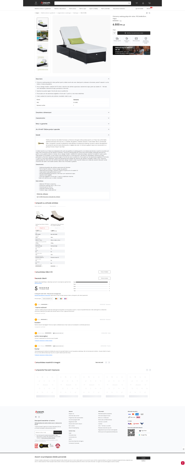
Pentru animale (105, 8)
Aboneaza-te (57, 432)
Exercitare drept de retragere (76, 441)
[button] (72, 78)
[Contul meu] (143, 3)
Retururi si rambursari (103, 417)
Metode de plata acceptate (105, 413)
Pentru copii (82, 8)
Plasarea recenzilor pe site (104, 427)
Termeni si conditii (102, 421)
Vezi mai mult (99, 362)
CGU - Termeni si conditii (104, 425)
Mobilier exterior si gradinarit (43, 8)
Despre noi (71, 413)
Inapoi (37, 13)
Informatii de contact (74, 415)
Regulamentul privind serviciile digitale (107, 429)
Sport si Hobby (93, 8)
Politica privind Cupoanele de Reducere (108, 431)
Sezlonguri (75, 13)
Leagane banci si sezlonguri (64, 13)
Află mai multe (38, 283)
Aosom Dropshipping (74, 427)
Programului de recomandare (76, 417)
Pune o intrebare (104, 271)
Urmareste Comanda (74, 443)
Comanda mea (72, 435)
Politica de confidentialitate (48, 438)
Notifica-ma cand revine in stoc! (135, 33)
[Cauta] (129, 3)
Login (70, 433)
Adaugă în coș (42, 227)
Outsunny (76, 99)
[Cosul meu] (149, 3)
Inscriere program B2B (74, 419)
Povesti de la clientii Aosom (75, 423)
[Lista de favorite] (137, 3)
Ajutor (70, 439)
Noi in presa (72, 425)
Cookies (100, 423)
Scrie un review (104, 278)
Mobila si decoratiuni (60, 8)
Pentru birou (72, 8)
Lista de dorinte (73, 437)
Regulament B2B (73, 421)
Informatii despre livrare (104, 415)
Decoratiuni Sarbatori (119, 8)
